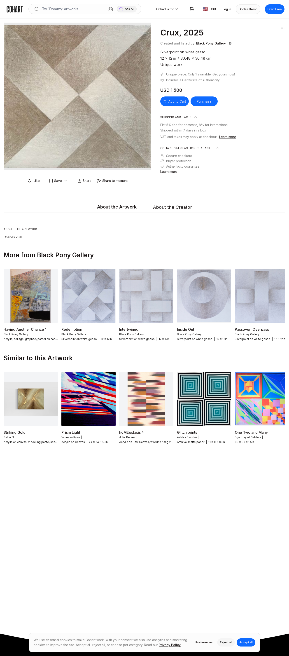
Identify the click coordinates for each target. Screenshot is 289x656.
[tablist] (144, 207)
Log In (226, 9)
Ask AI (129, 9)
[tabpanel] (144, 227)
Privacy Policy (170, 645)
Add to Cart (177, 101)
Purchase (204, 101)
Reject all (226, 642)
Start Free (275, 9)
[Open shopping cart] (191, 9)
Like (37, 181)
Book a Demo (248, 9)
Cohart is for (165, 9)
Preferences (204, 642)
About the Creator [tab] (172, 207)
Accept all (246, 642)
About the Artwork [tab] (117, 207)
